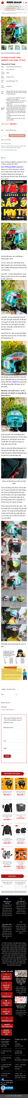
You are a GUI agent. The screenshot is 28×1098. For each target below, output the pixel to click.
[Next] (24, 30)
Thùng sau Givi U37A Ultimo (21, 815)
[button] (2, 2)
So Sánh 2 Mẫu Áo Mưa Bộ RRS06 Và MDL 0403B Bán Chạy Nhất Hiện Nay (21, 980)
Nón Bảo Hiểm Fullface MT (17, 963)
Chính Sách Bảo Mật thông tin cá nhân (6, 1066)
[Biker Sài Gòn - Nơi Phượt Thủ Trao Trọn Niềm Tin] (14, 3)
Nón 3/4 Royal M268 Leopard (10, 150)
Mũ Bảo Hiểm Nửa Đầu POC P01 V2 (7, 792)
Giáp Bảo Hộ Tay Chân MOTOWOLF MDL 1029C (21, 840)
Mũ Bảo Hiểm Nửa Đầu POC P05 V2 (20, 792)
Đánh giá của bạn (9, 722)
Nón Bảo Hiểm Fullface (15, 147)
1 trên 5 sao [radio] (4, 725)
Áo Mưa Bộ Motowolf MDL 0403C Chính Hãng (7, 816)
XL (16, 694)
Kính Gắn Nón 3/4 (18, 959)
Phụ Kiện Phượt (8, 959)
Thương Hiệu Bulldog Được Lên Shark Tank (21, 1006)
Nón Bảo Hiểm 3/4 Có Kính (21, 12)
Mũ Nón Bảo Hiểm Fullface (18, 947)
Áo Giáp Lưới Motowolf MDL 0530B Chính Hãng (7, 840)
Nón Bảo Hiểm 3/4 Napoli (14, 965)
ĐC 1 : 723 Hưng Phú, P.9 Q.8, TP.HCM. (20, 1066)
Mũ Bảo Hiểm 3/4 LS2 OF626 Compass (21, 863)
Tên (5, 741)
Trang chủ (3, 12)
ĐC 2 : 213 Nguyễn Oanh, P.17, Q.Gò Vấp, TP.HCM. (20, 1075)
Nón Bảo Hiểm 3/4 (15, 951)
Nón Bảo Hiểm (11, 12)
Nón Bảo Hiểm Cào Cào (19, 953)
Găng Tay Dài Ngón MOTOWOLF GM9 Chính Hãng (7, 863)
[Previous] (3, 30)
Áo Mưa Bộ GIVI (10, 957)
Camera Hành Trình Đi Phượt (11, 955)
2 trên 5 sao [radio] (6, 725)
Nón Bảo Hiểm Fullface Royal (9, 949)
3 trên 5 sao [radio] (9, 725)
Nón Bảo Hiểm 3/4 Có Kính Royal (9, 13)
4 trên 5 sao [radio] (13, 725)
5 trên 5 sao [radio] (18, 725)
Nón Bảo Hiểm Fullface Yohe (13, 945)
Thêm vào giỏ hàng (17, 135)
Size (2, 130)
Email (5, 748)
